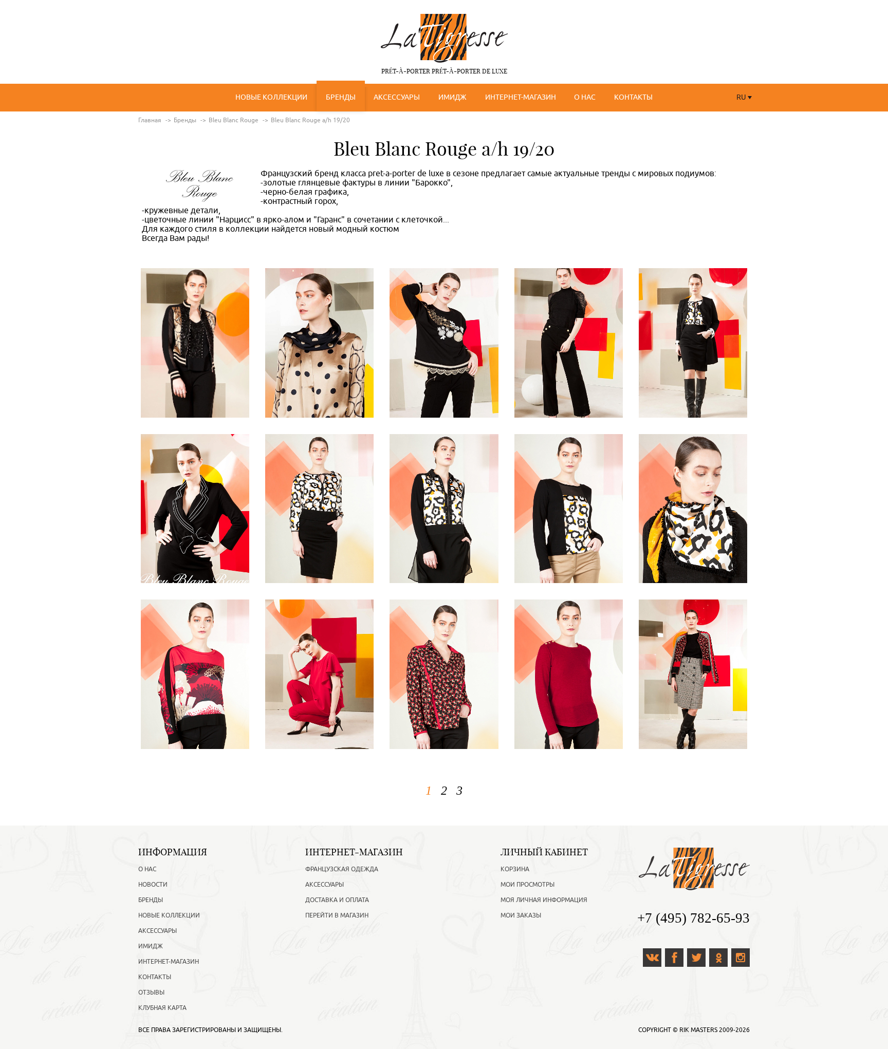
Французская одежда (341, 869)
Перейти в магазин (336, 915)
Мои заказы (521, 915)
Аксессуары (397, 97)
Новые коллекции (271, 97)
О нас (585, 97)
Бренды (341, 97)
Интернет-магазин (520, 97)
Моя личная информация (544, 900)
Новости (153, 885)
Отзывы (151, 992)
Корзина (515, 869)
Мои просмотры (527, 885)
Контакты (633, 97)
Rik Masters (698, 1030)
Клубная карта (162, 1008)
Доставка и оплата (337, 900)
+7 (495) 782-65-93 (693, 918)
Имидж (452, 97)
